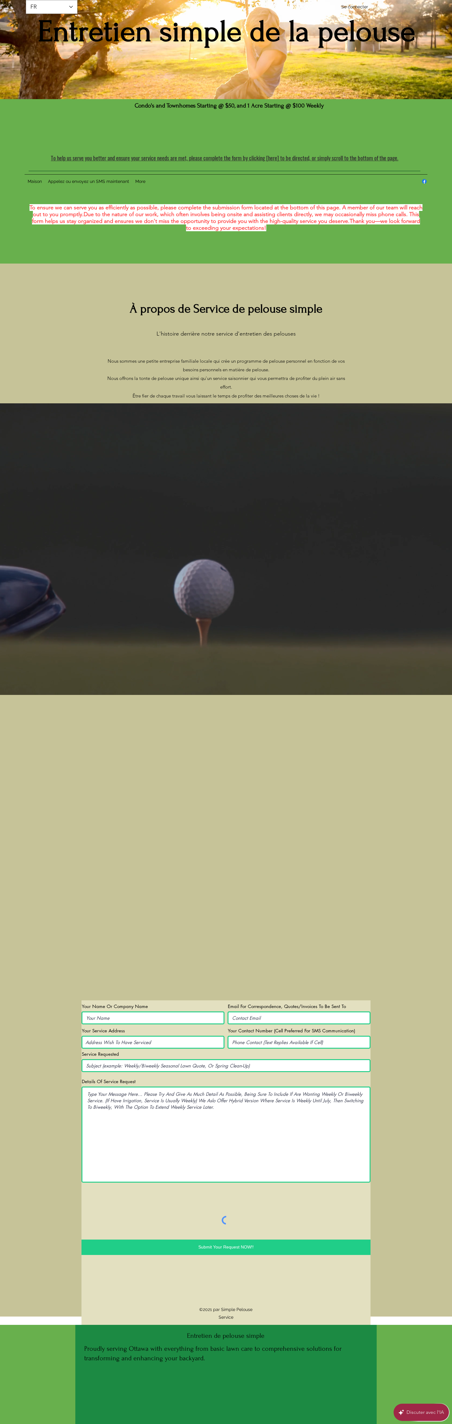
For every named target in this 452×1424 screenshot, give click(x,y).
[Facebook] (424, 181)
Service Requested (100, 1054)
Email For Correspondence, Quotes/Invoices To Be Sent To (287, 1006)
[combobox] (152, 1042)
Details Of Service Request (109, 1081)
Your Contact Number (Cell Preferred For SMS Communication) (291, 1030)
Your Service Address (103, 1030)
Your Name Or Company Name (115, 1006)
